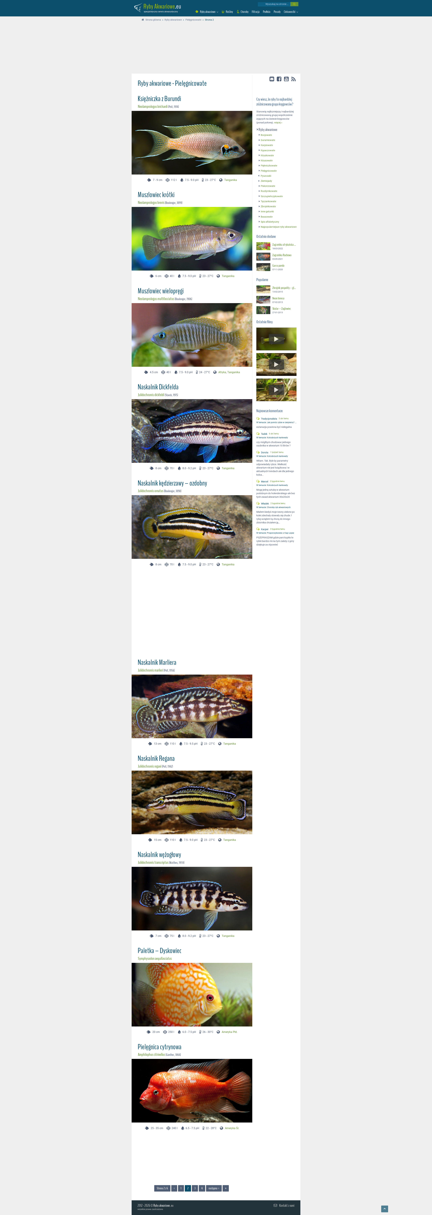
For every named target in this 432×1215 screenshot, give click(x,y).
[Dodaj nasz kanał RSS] (293, 79)
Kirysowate (267, 160)
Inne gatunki (267, 211)
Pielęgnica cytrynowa (159, 1047)
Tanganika (230, 180)
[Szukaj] (294, 4)
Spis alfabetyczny (270, 221)
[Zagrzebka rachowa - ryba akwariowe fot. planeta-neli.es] (263, 257)
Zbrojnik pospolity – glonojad (284, 288)
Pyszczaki (266, 176)
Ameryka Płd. (229, 1032)
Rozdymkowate (269, 191)
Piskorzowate (268, 186)
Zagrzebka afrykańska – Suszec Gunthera (284, 244)
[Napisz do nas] (272, 79)
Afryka (222, 372)
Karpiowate (267, 145)
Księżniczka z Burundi (159, 99)
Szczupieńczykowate (272, 196)
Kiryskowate (267, 155)
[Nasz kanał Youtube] (286, 79)
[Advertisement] (216, 48)
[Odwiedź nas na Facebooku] (279, 79)
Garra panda (278, 265)
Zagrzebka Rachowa (281, 255)
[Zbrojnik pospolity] (263, 289)
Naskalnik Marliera (157, 662)
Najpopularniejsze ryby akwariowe (278, 226)
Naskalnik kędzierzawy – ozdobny (172, 483)
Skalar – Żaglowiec (281, 309)
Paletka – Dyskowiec (159, 951)
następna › (214, 1188)
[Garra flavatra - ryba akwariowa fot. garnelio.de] (263, 267)
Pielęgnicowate (269, 170)
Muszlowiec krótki (156, 195)
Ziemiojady (266, 181)
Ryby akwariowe (268, 129)
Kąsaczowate (268, 150)
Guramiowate (268, 140)
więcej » (278, 122)
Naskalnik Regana (156, 758)
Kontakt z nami (286, 1205)
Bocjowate (266, 135)
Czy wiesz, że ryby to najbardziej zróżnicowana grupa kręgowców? (274, 102)
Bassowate (267, 216)
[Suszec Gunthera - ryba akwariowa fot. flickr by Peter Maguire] (263, 246)
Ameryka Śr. (232, 1128)
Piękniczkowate (269, 165)
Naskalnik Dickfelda (158, 387)
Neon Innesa (278, 298)
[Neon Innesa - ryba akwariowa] (263, 300)
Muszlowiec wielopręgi (161, 291)
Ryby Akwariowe (159, 6)
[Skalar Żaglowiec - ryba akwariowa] (263, 310)
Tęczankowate (268, 201)
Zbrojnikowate (268, 206)
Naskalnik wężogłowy (159, 855)
